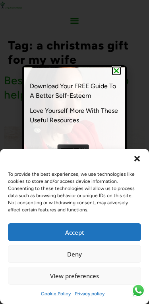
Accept (74, 232)
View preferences (74, 276)
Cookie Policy (56, 293)
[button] (137, 159)
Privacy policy (89, 293)
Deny (74, 254)
